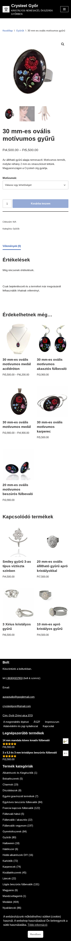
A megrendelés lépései (16, 721)
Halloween (8, 843)
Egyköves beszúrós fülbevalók (20, 802)
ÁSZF (37, 721)
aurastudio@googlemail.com (19, 696)
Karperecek (9, 866)
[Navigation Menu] (64, 9)
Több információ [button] (37, 924)
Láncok (7, 878)
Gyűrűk (20, 30)
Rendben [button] (35, 934)
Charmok (8, 784)
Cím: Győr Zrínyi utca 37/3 (18, 715)
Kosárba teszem (40, 203)
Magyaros (8, 890)
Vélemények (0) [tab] (12, 245)
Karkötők (8, 860)
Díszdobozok (10, 790)
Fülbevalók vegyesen (15, 825)
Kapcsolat (48, 726)
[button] (63, 44)
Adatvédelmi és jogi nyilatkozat (20, 726)
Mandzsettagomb (12, 896)
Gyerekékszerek (12, 831)
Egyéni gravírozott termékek (18, 796)
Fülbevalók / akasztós (15, 819)
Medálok (7, 901)
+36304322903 (14, 678)
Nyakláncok (9, 907)
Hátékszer (8, 849)
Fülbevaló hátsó (11, 813)
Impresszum (52, 721)
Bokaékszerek (11, 778)
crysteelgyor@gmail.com (17, 706)
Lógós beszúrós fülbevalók (18, 884)
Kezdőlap (8, 30)
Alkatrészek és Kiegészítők (18, 772)
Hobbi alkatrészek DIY (15, 854)
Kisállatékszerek (12, 872)
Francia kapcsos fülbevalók (18, 807)
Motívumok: (10, 177)
